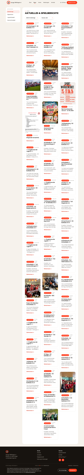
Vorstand (39, 455)
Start (30, 2)
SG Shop (64, 2)
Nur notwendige (63, 470)
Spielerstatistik (62, 452)
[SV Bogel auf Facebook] (60, 460)
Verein (39, 2)
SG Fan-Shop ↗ (62, 457)
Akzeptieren (73, 470)
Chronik (39, 452)
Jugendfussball (11, 17)
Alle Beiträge (10, 11)
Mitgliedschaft (40, 457)
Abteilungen (46, 2)
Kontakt (53, 2)
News (35, 2)
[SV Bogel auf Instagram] (63, 460)
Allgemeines (10, 14)
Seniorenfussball (11, 20)
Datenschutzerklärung (30, 472)
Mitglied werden (72, 2)
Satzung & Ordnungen (42, 459)
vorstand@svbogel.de (11, 458)
